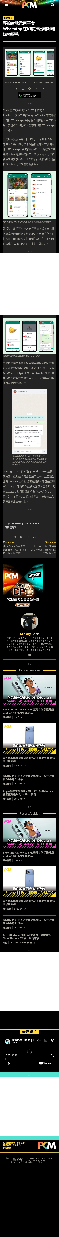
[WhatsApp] (23, 88)
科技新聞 (8, 18)
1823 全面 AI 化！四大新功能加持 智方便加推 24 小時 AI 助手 (28, 921)
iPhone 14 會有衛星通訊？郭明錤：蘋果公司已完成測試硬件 (43, 549)
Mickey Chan (19, 82)
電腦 (5, 942)
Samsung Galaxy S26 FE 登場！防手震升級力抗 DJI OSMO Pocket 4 (28, 711)
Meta (28, 523)
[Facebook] (16, 88)
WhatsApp (18, 523)
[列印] (43, 88)
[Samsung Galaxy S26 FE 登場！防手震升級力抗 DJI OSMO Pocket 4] (29, 690)
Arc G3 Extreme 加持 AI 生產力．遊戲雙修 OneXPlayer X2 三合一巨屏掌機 (28, 936)
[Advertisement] (29, 284)
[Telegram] (29, 88)
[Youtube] (29, 654)
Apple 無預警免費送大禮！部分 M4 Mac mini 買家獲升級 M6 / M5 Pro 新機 (28, 793)
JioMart (36, 523)
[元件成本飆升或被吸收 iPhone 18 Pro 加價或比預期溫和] (29, 738)
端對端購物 (10, 527)
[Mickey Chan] (29, 621)
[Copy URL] (36, 88)
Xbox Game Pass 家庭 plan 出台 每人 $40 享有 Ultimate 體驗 (15, 549)
